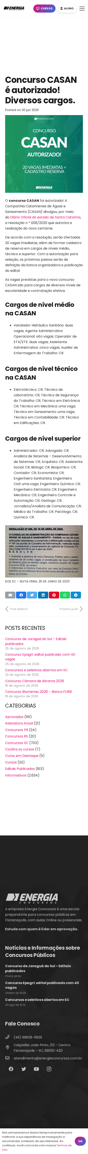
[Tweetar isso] (32, 595)
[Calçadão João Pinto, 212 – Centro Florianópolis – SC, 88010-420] (9, 1048)
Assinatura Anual (19, 723)
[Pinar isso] (54, 595)
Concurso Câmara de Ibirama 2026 (34, 681)
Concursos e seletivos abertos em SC (36, 670)
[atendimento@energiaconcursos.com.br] (9, 1058)
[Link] (14, 8)
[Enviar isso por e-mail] (10, 595)
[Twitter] (23, 1069)
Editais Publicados (20, 768)
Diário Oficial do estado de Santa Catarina (45, 217)
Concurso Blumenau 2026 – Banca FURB (38, 691)
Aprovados (14, 716)
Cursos (11, 762)
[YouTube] (36, 1069)
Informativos (15, 775)
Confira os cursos (19, 749)
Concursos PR (16, 729)
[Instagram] (49, 1069)
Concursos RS (16, 736)
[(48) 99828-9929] (9, 1037)
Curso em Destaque (21, 755)
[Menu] (82, 8)
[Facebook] (11, 1069)
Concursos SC (16, 742)
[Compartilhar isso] (21, 595)
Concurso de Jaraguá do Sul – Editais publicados (35, 641)
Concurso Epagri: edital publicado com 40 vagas (40, 657)
